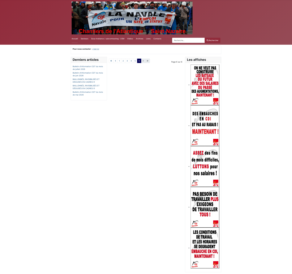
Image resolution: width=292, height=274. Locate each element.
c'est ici (96, 49)
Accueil (75, 38)
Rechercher (213, 40)
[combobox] (188, 40)
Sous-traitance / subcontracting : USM (107, 38)
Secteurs (84, 38)
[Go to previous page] (115, 61)
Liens (148, 38)
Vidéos (130, 38)
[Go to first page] (111, 61)
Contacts (157, 38)
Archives (139, 38)
